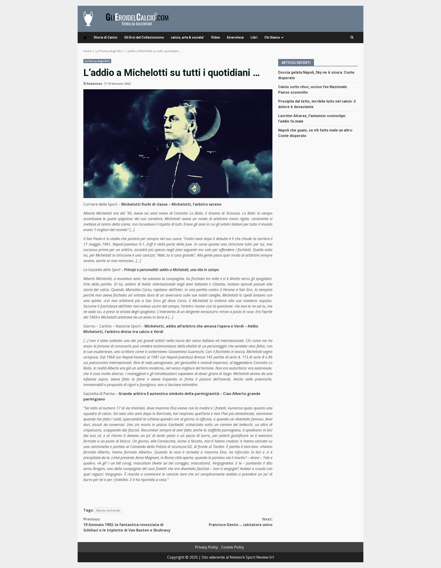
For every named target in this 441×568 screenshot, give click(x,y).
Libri (254, 37)
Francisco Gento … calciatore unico (240, 522)
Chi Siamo (272, 37)
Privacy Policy (206, 547)
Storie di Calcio (105, 37)
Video (215, 37)
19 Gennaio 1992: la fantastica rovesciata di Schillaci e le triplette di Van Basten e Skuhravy (126, 525)
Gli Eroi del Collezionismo (144, 37)
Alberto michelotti (108, 510)
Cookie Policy (232, 547)
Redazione (94, 84)
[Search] (352, 37)
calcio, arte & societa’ (187, 37)
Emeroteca (235, 37)
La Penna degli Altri (97, 61)
